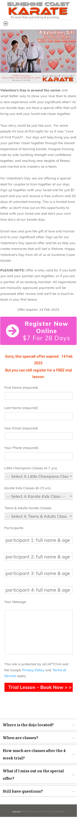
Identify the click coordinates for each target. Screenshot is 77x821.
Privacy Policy (33, 670)
